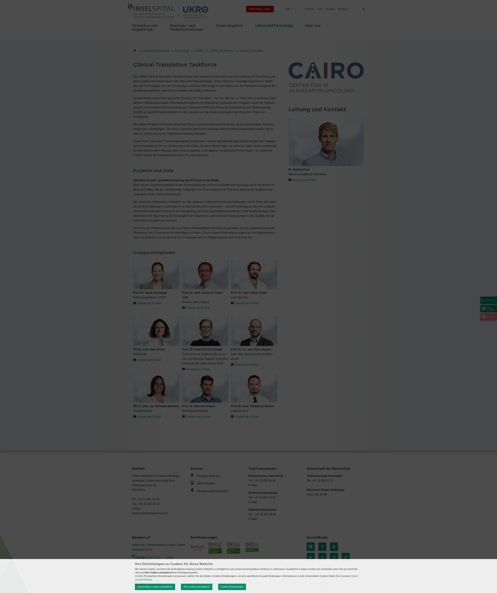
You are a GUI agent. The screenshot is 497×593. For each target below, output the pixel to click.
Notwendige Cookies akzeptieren (155, 586)
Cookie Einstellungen (232, 586)
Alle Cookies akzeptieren (196, 586)
